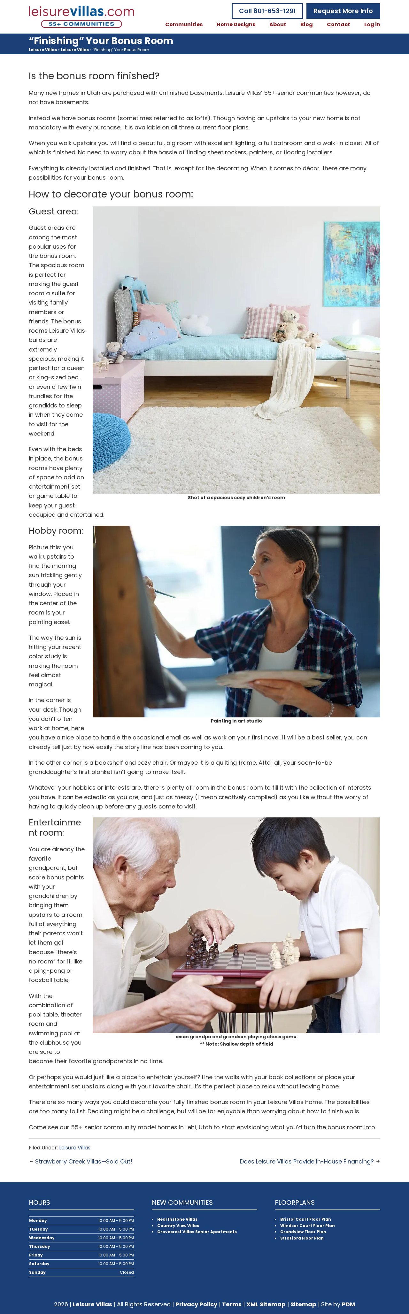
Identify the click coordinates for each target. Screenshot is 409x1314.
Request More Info (343, 10)
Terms (232, 1304)
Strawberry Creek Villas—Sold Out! (83, 1161)
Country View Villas (178, 1225)
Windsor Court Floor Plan (307, 1225)
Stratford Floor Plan (302, 1238)
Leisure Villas (43, 49)
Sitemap (303, 1304)
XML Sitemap (266, 1304)
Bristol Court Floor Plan (305, 1219)
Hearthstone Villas (177, 1219)
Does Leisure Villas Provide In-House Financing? (307, 1161)
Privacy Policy (196, 1304)
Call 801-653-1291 (267, 10)
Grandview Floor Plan (303, 1231)
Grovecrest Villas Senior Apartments (197, 1231)
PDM (348, 1304)
